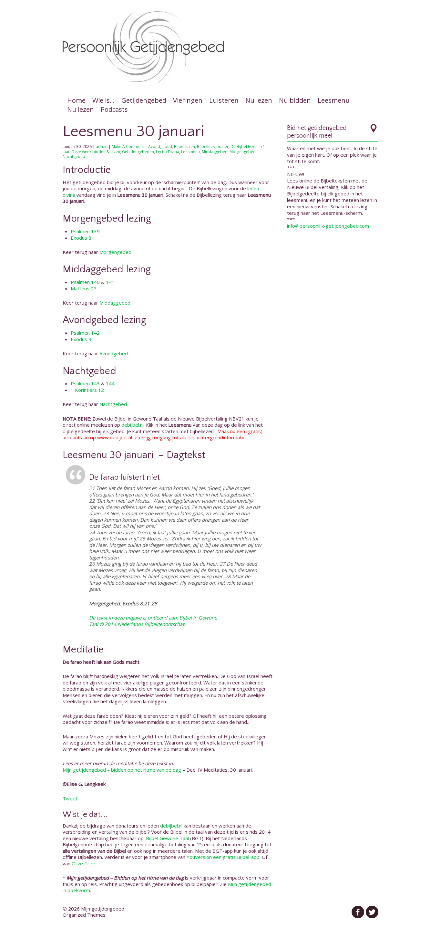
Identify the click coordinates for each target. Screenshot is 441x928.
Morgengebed (243, 151)
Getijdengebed (143, 100)
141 (110, 282)
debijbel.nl (132, 425)
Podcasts (114, 109)
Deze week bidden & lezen (96, 151)
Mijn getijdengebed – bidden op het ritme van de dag (122, 769)
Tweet (70, 798)
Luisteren (224, 100)
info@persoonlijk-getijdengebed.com (328, 226)
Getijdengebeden (138, 151)
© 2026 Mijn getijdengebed (93, 908)
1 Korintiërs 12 (87, 390)
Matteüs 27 (84, 288)
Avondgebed (160, 146)
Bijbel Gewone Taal (167, 838)
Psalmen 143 (85, 383)
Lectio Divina (167, 151)
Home (76, 100)
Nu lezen (258, 100)
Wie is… (103, 100)
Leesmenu (334, 100)
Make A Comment (128, 146)
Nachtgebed (74, 156)
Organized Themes (84, 915)
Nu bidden (295, 100)
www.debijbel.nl (114, 437)
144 (110, 383)
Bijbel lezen (184, 146)
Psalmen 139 (85, 231)
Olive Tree (83, 863)
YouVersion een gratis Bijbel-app (223, 857)
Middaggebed (215, 151)
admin (102, 146)
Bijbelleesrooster (213, 146)
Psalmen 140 (85, 282)
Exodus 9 (81, 339)
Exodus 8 (81, 238)
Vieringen (187, 100)
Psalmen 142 (85, 332)
